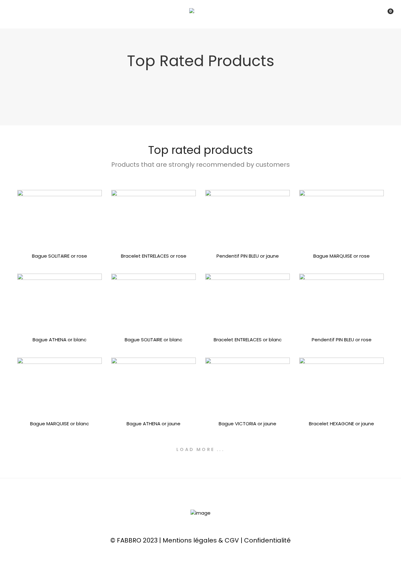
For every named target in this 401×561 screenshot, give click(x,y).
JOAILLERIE (173, 14)
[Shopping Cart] (384, 14)
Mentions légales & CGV (201, 540)
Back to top (387, 545)
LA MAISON (134, 14)
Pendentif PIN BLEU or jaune (247, 256)
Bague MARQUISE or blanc (59, 423)
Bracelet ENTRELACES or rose (153, 256)
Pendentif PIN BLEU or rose (342, 339)
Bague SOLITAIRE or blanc (153, 339)
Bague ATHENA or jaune (153, 423)
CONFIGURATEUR (221, 14)
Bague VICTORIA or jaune (247, 423)
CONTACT (268, 14)
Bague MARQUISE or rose (341, 256)
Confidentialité (267, 540)
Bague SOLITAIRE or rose (59, 256)
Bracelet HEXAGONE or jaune (341, 423)
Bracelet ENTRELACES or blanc (248, 339)
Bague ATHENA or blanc (59, 339)
